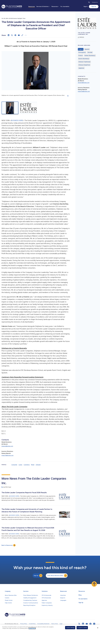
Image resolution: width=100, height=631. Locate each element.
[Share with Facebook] (15, 35)
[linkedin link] (83, 624)
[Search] (89, 2)
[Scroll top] (94, 584)
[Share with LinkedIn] (8, 35)
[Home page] (12, 6)
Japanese (81, 68)
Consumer (14, 464)
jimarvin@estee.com (7, 446)
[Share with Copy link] (22, 35)
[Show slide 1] (10, 108)
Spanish (87, 49)
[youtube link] (87, 624)
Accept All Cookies (82, 627)
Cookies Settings (70, 627)
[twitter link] (79, 624)
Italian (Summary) (90, 55)
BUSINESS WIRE (17, 120)
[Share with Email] (19, 35)
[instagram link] (94, 624)
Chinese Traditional (84, 62)
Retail (32, 464)
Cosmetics (27, 464)
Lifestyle (38, 464)
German (90, 52)
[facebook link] (90, 624)
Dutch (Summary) (84, 58)
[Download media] (68, 96)
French (81, 55)
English (81, 49)
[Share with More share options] (25, 35)
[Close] (97, 627)
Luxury (20, 464)
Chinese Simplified (84, 65)
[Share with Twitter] (12, 35)
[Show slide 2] (28, 108)
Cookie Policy (32, 628)
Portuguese (82, 52)
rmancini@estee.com (7, 455)
